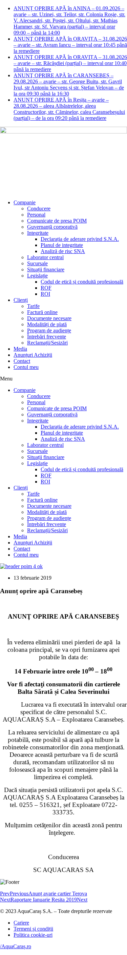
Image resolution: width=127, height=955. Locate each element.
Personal (36, 214)
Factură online (42, 312)
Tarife (33, 306)
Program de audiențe (49, 330)
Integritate (37, 233)
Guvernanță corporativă (52, 227)
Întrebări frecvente (46, 336)
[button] (63, 379)
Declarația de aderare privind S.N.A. (80, 239)
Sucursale (37, 263)
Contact (22, 361)
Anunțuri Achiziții (33, 355)
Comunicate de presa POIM (57, 221)
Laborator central (45, 257)
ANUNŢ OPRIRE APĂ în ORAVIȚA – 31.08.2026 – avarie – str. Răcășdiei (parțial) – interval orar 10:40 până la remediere (70, 63)
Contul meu (26, 367)
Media (20, 349)
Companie (25, 202)
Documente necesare (49, 318)
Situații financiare (45, 269)
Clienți (21, 300)
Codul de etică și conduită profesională (82, 282)
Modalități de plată (47, 324)
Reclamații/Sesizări (47, 343)
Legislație (37, 275)
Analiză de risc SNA (63, 251)
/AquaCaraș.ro (15, 946)
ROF (46, 288)
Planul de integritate (62, 245)
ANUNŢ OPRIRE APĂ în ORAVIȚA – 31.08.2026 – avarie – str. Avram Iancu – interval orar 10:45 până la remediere (70, 45)
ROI (45, 294)
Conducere (38, 208)
